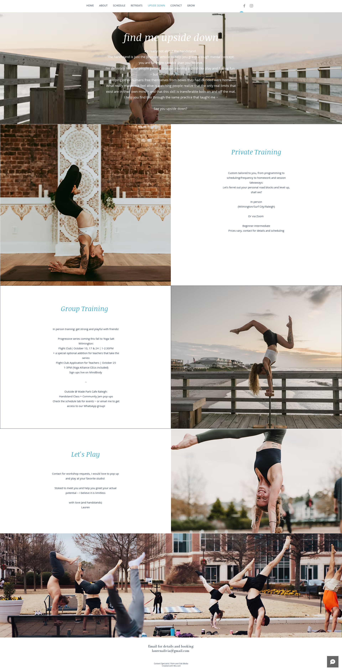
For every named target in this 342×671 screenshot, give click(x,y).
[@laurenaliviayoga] (251, 6)
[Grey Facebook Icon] (244, 6)
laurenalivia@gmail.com (170, 650)
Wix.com (177, 666)
